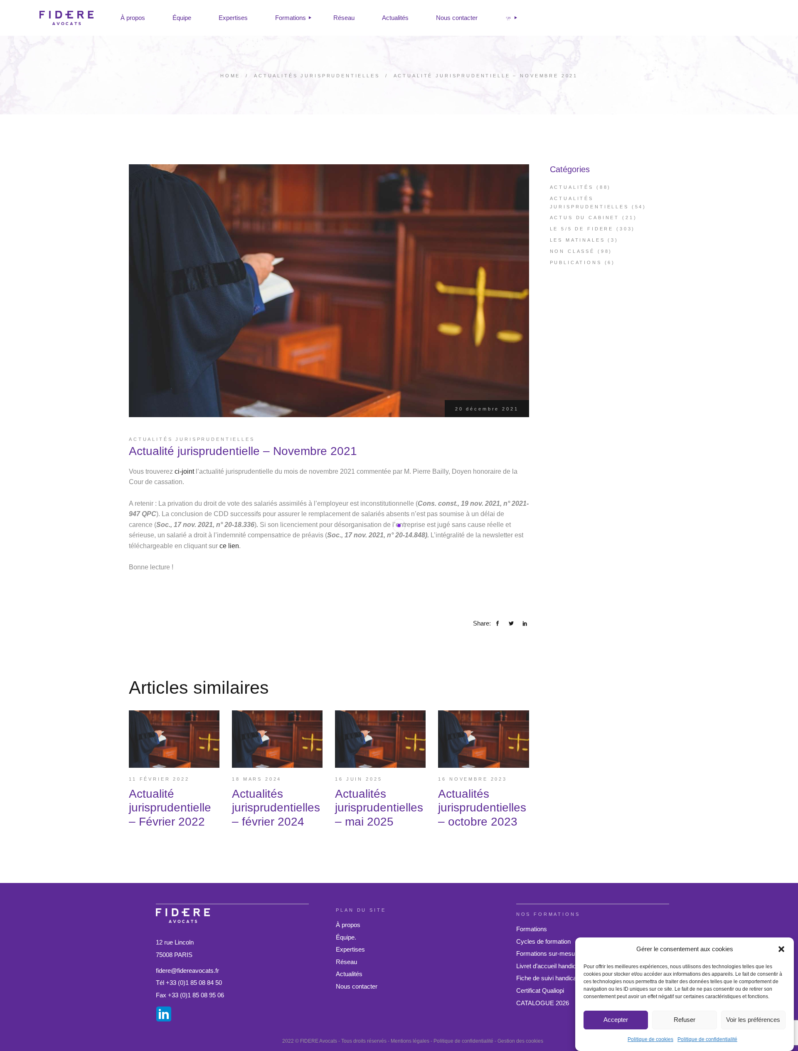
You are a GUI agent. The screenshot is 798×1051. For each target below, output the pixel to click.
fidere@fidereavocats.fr (187, 970)
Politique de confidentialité (707, 1039)
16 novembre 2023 (472, 779)
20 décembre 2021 (487, 408)
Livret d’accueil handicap (549, 965)
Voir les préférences (753, 1019)
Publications (576, 262)
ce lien (229, 545)
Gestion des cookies (520, 1041)
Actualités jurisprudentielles (317, 75)
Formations (531, 928)
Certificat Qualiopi (540, 990)
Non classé (572, 251)
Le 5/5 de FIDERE (582, 228)
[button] (781, 949)
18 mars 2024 (256, 779)
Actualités (572, 187)
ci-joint (184, 471)
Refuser (684, 1019)
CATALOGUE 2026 (542, 1002)
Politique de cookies (650, 1039)
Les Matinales (577, 239)
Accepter (615, 1019)
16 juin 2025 (358, 779)
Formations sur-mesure (548, 953)
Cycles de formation (543, 941)
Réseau (346, 961)
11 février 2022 (159, 779)
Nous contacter (356, 986)
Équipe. (346, 937)
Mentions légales (410, 1041)
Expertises (350, 949)
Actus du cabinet (585, 217)
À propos (348, 924)
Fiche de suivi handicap (548, 978)
